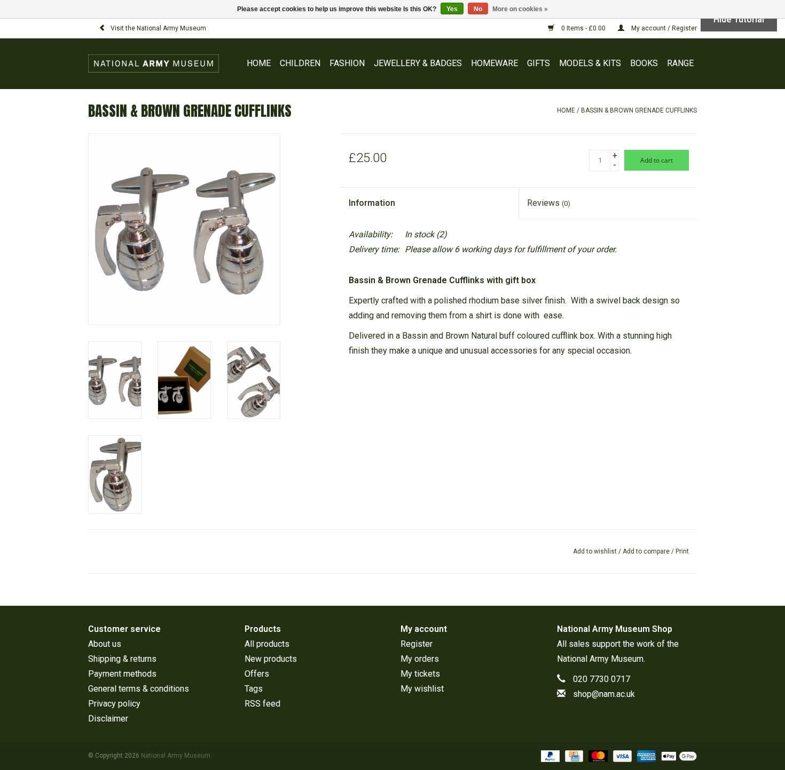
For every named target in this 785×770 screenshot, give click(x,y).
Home (259, 63)
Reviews (548, 203)
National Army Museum (600, 659)
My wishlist (422, 689)
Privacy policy (114, 704)
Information (372, 203)
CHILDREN (300, 63)
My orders (420, 659)
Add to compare (647, 551)
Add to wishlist (595, 551)
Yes (452, 9)
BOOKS (644, 63)
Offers (257, 674)
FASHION (347, 63)
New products (271, 659)
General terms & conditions (138, 689)
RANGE (680, 63)
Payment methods (122, 674)
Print (682, 551)
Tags (254, 689)
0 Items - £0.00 (583, 28)
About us (104, 644)
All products (267, 644)
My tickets (420, 674)
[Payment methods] (549, 755)
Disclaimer (108, 718)
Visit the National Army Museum (158, 28)
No (478, 9)
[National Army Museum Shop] (156, 63)
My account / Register (663, 28)
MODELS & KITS (590, 63)
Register (417, 644)
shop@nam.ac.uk (604, 694)
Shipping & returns (122, 659)
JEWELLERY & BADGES (418, 63)
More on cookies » (520, 9)
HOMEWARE (494, 63)
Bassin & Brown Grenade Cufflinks (639, 110)
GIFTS (538, 63)
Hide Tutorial (738, 19)
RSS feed (262, 704)
